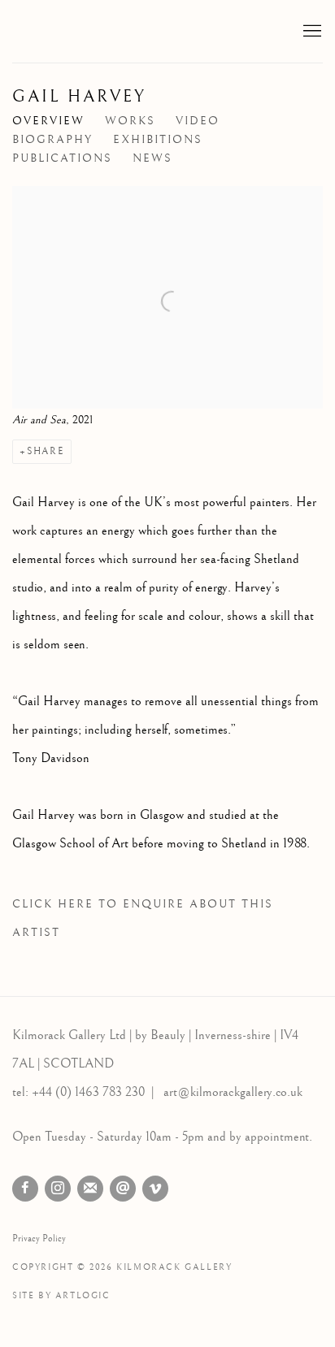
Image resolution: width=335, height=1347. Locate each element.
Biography (52, 139)
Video (198, 121)
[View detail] (167, 200)
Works (130, 121)
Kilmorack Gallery (109, 31)
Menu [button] (310, 31)
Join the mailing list (90, 1189)
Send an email (123, 1189)
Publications (62, 158)
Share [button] (45, 451)
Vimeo (155, 1189)
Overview (48, 121)
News (152, 158)
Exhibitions (157, 139)
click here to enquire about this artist (142, 918)
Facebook (25, 1189)
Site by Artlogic (61, 1295)
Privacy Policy (39, 1238)
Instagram (58, 1189)
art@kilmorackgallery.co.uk (232, 1092)
